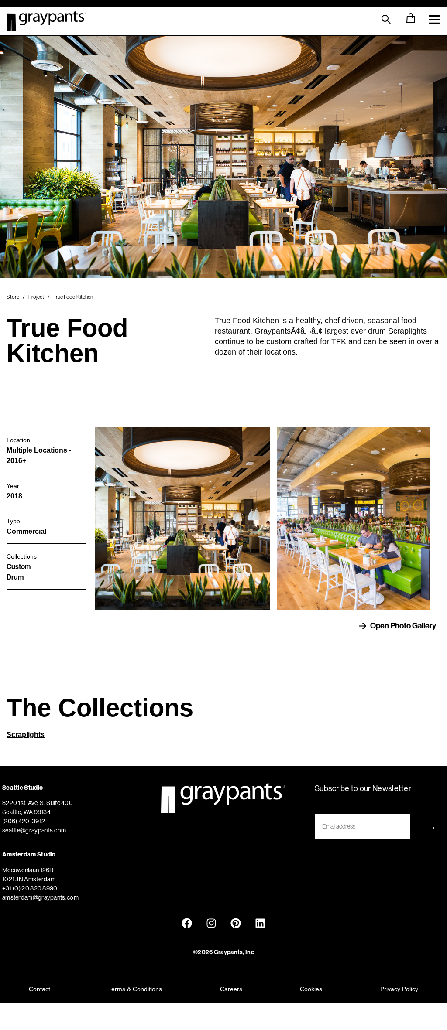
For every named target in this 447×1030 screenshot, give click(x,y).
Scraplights (26, 734)
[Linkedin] (260, 923)
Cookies (311, 989)
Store (13, 296)
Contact (39, 989)
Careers (231, 989)
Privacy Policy (399, 989)
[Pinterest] (235, 923)
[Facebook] (186, 923)
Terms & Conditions (135, 989)
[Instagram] (211, 923)
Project (36, 296)
